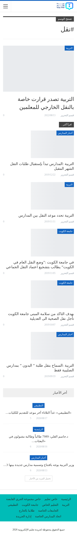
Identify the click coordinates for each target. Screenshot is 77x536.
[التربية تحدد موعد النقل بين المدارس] (52, 196)
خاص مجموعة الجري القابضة (23, 499)
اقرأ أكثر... (66, 124)
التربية (69, 48)
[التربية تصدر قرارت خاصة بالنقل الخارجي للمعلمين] (38, 69)
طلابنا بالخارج (26, 510)
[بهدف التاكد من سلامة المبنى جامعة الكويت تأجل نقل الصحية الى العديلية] (52, 294)
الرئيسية (38, 429)
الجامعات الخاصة (48, 510)
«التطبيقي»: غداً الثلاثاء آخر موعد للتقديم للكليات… (38, 412)
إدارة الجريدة (23, 516)
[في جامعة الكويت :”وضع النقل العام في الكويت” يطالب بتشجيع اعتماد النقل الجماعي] (52, 242)
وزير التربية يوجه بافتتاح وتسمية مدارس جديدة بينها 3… (38, 465)
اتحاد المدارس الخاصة (48, 516)
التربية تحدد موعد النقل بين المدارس (46, 215)
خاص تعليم (51, 499)
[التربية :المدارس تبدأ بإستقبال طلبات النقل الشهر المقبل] (52, 144)
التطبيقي (38, 405)
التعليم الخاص (50, 504)
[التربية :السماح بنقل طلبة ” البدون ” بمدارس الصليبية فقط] (52, 345)
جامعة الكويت (65, 231)
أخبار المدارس (65, 133)
